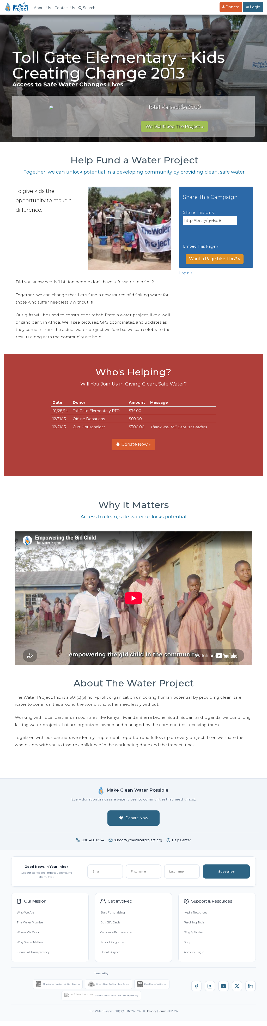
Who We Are (25, 912)
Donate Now (136, 818)
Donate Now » (135, 444)
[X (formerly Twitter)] (237, 986)
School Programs (112, 942)
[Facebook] (196, 986)
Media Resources (195, 912)
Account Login (194, 952)
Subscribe (226, 871)
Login (254, 7)
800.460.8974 (93, 840)
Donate (231, 7)
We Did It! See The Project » (174, 126)
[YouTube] (223, 986)
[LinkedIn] (250, 986)
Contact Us (64, 7)
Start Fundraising (112, 912)
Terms (162, 1011)
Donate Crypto (110, 952)
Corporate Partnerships (116, 932)
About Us (42, 7)
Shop (187, 942)
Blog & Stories (193, 932)
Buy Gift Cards (110, 922)
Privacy (151, 1011)
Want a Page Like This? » (214, 258)
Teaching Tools (194, 922)
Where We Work (28, 932)
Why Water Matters (30, 942)
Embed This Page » (201, 246)
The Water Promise (30, 922)
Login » (185, 273)
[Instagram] (210, 986)
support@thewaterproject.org (138, 840)
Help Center (181, 840)
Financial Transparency (33, 952)
